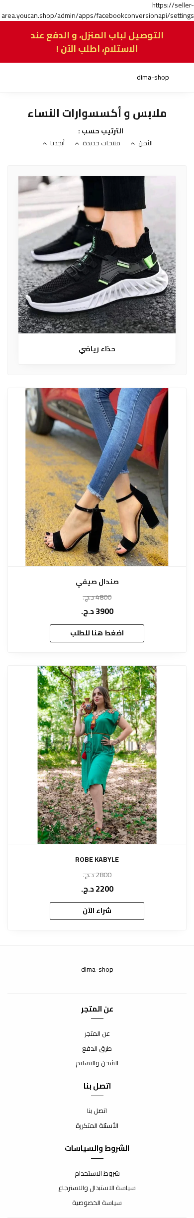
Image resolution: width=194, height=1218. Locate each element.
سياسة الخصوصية (97, 1203)
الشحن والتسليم (97, 1063)
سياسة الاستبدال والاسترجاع (97, 1188)
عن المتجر (97, 1034)
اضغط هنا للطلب (97, 632)
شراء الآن (97, 910)
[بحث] (34, 77)
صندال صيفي (97, 582)
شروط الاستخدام (97, 1174)
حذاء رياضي (97, 349)
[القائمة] (179, 77)
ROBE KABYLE (97, 859)
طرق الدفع (97, 1049)
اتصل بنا (97, 1111)
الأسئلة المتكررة (97, 1126)
